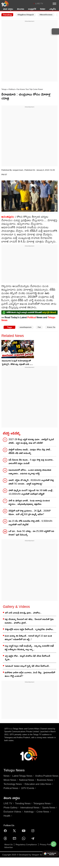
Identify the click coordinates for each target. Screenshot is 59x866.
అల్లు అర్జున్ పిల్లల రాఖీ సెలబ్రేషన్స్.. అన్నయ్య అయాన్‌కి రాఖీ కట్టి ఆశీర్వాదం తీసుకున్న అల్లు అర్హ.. (29, 648)
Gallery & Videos (16, 607)
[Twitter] (15, 830)
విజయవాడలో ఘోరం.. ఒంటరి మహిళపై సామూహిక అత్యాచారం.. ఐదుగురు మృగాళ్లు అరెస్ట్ (30, 472)
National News (26, 780)
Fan (39, 327)
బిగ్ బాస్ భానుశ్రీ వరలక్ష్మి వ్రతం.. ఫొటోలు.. (23, 612)
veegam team (18, 170)
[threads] (6, 838)
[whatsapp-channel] (29, 312)
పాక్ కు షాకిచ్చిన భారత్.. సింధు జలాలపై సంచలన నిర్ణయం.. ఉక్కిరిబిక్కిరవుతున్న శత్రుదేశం (29, 502)
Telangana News (42, 803)
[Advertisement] (29, 51)
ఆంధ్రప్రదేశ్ (32, 9)
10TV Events (27, 788)
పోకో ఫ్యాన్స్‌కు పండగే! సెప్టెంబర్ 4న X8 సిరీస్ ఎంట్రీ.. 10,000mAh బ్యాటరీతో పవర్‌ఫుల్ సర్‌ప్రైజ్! (31, 492)
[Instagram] (33, 830)
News (6, 776)
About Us (8, 844)
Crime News (43, 811)
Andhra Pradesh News (46, 776)
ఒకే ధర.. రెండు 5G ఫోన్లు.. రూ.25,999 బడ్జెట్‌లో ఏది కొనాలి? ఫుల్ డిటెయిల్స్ (31, 533)
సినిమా (42, 9)
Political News (11, 788)
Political (12, 89)
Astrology (29, 811)
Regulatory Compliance (26, 844)
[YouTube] (24, 830)
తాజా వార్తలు (8, 9)
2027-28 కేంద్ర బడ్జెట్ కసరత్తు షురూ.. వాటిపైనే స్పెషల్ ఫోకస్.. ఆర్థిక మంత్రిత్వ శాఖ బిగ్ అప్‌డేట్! (31, 441)
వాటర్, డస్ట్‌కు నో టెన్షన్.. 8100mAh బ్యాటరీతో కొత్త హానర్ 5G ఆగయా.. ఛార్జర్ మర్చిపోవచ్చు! (31, 482)
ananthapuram (26, 327)
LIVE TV (39, 3)
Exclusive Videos (12, 811)
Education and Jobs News (38, 784)
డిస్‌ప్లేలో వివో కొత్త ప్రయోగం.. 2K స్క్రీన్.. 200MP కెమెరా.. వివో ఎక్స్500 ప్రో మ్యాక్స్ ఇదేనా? (30, 512)
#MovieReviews (46, 15)
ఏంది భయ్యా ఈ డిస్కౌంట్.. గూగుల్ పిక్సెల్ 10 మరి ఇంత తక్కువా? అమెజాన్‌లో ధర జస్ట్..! (28, 637)
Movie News (10, 780)
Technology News (13, 784)
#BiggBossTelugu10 (25, 15)
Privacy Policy (46, 844)
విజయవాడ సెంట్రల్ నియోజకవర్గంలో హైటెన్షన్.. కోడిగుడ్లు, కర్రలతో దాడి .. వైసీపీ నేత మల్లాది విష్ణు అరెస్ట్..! (16, 362)
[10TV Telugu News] (5, 3)
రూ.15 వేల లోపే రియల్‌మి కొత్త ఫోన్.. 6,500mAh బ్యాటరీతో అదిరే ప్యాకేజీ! (30, 523)
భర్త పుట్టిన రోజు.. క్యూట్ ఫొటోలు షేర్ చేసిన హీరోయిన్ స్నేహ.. (27, 658)
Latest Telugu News (22, 776)
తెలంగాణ (20, 9)
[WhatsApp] (24, 838)
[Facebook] (6, 830)
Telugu (4, 89)
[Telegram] (33, 838)
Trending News (23, 803)
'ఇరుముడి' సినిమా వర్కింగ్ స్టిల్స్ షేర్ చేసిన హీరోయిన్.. (27, 666)
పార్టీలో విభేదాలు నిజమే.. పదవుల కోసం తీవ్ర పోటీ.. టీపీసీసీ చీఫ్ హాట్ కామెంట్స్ (30, 451)
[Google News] (15, 838)
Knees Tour (51, 327)
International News (29, 807)
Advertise (8, 847)
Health (7, 816)
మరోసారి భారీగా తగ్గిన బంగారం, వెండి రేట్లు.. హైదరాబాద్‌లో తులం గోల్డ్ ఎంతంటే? (30, 674)
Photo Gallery (10, 807)
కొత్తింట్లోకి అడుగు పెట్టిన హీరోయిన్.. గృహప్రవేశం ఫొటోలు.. (29, 629)
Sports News (48, 807)
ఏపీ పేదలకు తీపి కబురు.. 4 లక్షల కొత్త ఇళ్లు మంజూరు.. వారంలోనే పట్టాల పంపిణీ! (31, 461)
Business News (45, 780)
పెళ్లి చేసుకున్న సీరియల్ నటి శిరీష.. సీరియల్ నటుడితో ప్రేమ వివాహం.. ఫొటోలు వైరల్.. (29, 621)
